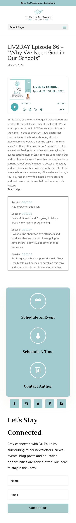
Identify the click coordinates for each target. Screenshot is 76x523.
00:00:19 (27, 254)
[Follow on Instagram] (26, 403)
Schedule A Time (38, 351)
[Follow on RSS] (61, 403)
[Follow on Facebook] (14, 403)
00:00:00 (27, 202)
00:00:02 (27, 214)
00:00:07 (27, 229)
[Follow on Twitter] (38, 403)
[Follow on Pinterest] (49, 403)
